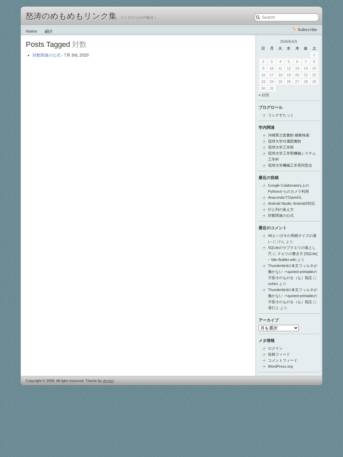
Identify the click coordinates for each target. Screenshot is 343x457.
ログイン (275, 348)
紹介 (49, 31)
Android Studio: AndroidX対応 (291, 203)
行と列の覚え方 (281, 209)
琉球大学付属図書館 (284, 141)
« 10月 (264, 95)
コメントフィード (282, 360)
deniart (108, 381)
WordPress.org (280, 366)
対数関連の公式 (46, 55)
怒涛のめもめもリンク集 (71, 16)
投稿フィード (279, 354)
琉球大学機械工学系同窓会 (290, 165)
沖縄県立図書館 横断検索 (289, 135)
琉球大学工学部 (281, 147)
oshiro (273, 284)
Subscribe (307, 29)
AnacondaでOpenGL (285, 197)
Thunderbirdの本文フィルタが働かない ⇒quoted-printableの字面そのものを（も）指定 (292, 272)
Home (31, 31)
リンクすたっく (281, 115)
